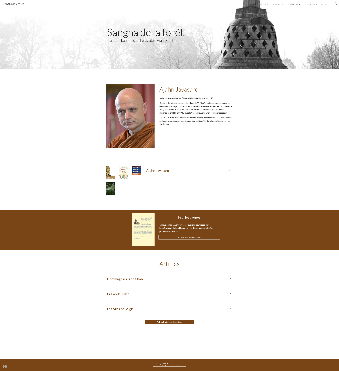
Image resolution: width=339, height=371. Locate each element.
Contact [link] (324, 4)
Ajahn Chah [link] (264, 4)
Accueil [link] (252, 4)
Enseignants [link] (278, 4)
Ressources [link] (309, 4)
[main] (169, 34)
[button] (336, 4)
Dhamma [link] (293, 4)
